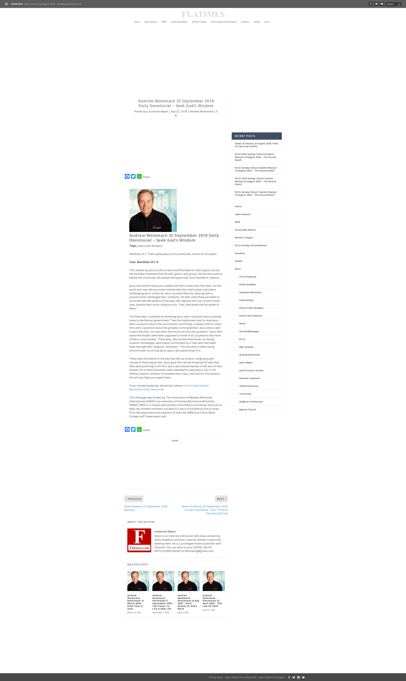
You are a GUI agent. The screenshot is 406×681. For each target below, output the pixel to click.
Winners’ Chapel (199, 22)
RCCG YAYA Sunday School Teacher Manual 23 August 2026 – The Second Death (255, 181)
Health (257, 22)
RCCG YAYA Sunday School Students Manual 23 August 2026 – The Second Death (255, 157)
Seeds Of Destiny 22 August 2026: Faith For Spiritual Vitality (256, 145)
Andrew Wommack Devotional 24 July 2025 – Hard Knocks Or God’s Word (188, 602)
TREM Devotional (248, 385)
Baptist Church (247, 409)
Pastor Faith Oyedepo (251, 307)
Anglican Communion (251, 401)
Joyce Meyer (246, 362)
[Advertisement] (197, 60)
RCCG (242, 339)
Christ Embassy (247, 276)
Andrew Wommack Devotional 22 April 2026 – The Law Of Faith (212, 601)
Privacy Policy (216, 677)
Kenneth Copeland (249, 378)
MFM (164, 22)
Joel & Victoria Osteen (251, 370)
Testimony (245, 393)
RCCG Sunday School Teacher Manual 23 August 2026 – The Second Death (255, 193)
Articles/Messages (249, 331)
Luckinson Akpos (157, 111)
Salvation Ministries (250, 292)
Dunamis (245, 22)
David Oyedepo (247, 284)
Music (242, 323)
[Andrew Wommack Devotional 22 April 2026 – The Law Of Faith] (214, 581)
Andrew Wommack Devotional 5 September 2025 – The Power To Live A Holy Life (163, 602)
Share (146, 177)
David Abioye (246, 300)
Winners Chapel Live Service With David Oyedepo (49, 3)
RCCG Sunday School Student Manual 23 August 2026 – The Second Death (255, 169)
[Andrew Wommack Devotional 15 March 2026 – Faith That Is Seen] (138, 581)
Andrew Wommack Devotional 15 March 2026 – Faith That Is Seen (135, 602)
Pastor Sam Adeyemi (250, 315)
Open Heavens (150, 22)
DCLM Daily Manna (179, 22)
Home (137, 22)
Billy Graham (246, 346)
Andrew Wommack (201, 111)
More (267, 22)
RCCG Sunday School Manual (223, 22)
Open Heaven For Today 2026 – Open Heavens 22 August (255, 677)
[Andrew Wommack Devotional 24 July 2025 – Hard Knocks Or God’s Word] (189, 581)
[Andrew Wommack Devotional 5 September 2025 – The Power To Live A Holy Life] (163, 581)
